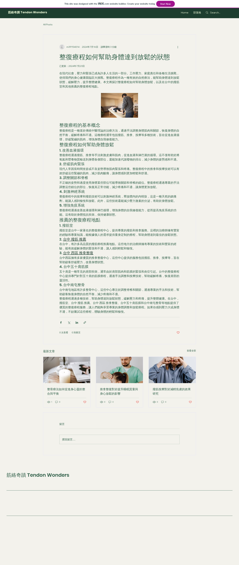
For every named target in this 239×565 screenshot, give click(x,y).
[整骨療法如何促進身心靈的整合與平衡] (66, 370)
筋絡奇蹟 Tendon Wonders (27, 12)
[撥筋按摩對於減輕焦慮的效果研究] (172, 370)
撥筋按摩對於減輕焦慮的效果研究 (172, 391)
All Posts (48, 24)
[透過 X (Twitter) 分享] (68, 322)
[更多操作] (178, 47)
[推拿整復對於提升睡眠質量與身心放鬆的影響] (119, 370)
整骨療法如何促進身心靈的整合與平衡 (66, 391)
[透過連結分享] (84, 322)
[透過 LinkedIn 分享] (76, 322)
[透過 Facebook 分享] (60, 322)
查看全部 (191, 350)
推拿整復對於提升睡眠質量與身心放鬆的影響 (119, 391)
